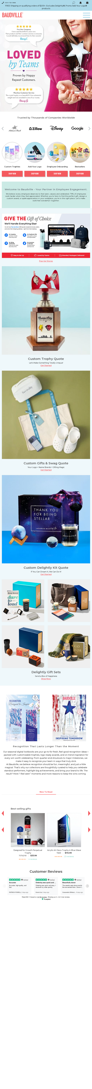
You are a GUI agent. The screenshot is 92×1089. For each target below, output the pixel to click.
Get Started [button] (46, 365)
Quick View (28, 845)
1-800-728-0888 (10, 2)
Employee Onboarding (57, 167)
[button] (2, 128)
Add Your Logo (35, 167)
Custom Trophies (12, 167)
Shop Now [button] (46, 679)
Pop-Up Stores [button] (46, 261)
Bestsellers (80, 167)
